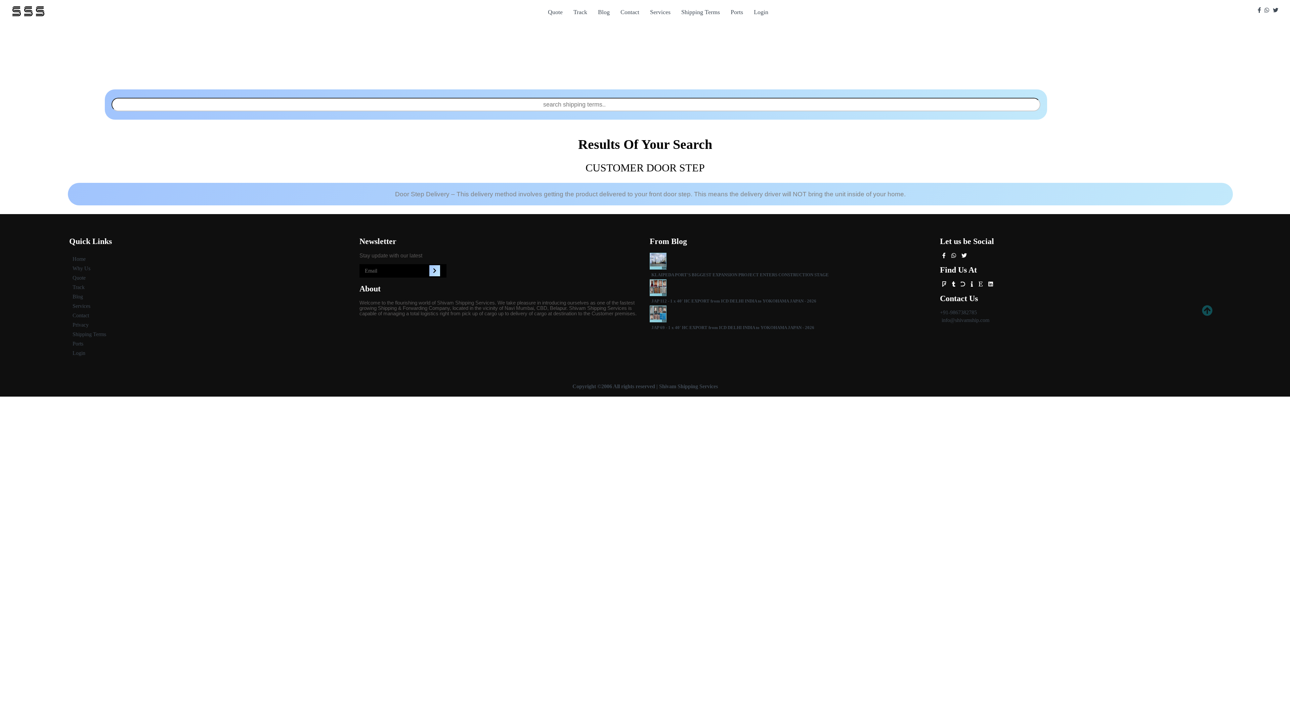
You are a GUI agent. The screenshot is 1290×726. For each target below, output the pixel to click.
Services (660, 12)
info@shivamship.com (965, 320)
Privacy (81, 325)
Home (79, 259)
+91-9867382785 (958, 312)
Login (761, 12)
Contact (629, 12)
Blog (604, 12)
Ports (737, 12)
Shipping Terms (700, 12)
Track (580, 12)
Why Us (81, 268)
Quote (555, 12)
